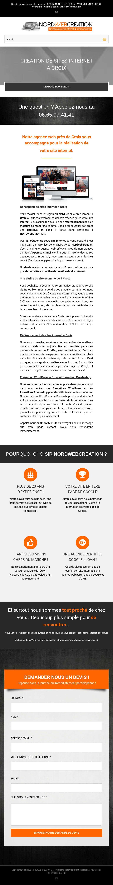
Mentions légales (82, 870)
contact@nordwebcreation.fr (67, 6)
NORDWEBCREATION (56, 873)
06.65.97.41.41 (53, 4)
